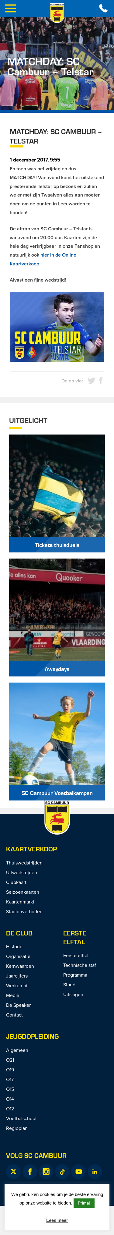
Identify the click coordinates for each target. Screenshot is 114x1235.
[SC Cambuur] (57, 13)
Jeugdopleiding (32, 1036)
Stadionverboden (24, 911)
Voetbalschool (21, 1118)
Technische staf (79, 965)
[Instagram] (46, 1171)
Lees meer (57, 1220)
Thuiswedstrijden (24, 862)
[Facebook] (29, 1171)
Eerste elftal (74, 937)
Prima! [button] (84, 1203)
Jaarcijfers (17, 975)
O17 (10, 1079)
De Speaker (18, 1005)
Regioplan (17, 1128)
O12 (10, 1108)
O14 (10, 1098)
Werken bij (17, 985)
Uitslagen (73, 994)
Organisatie (18, 956)
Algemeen (17, 1050)
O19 (10, 1069)
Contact (14, 1014)
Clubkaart (16, 882)
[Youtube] (78, 1171)
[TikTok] (62, 1171)
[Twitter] (13, 1171)
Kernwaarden (20, 966)
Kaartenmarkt (20, 901)
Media (12, 995)
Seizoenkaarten (22, 892)
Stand (69, 984)
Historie (14, 946)
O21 (10, 1059)
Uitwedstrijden (21, 872)
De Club (19, 932)
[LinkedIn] (95, 1171)
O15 (10, 1089)
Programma (75, 974)
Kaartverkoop (31, 848)
